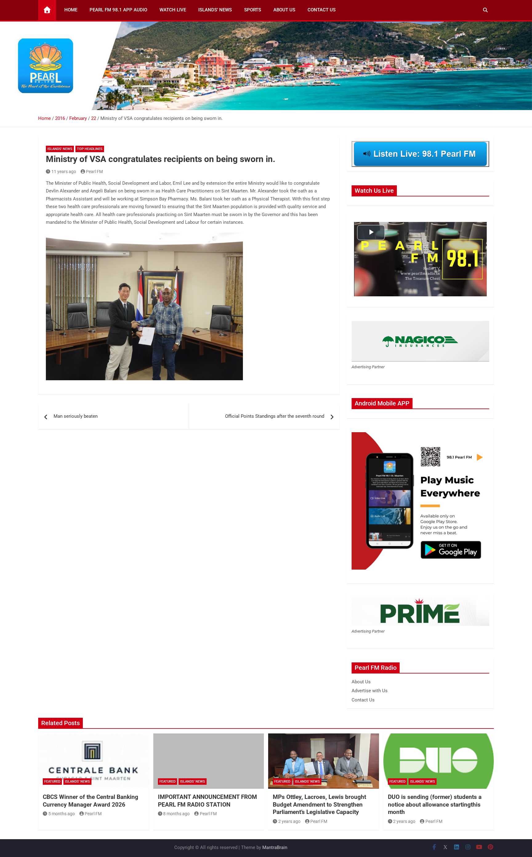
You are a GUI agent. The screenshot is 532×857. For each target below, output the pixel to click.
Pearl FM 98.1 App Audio (118, 10)
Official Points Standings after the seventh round (274, 416)
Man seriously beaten (76, 416)
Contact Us (322, 10)
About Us (284, 10)
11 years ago (63, 171)
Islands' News (59, 149)
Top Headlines (90, 149)
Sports (252, 10)
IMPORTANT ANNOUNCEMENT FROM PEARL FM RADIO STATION (207, 800)
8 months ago (176, 813)
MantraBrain (274, 847)
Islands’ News (215, 10)
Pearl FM (94, 171)
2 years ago (289, 821)
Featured (52, 782)
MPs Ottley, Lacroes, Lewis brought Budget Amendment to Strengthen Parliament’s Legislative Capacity (319, 804)
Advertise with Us (370, 690)
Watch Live (172, 10)
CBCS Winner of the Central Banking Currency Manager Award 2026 (90, 800)
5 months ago (61, 813)
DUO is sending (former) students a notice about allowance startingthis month (435, 804)
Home (70, 10)
